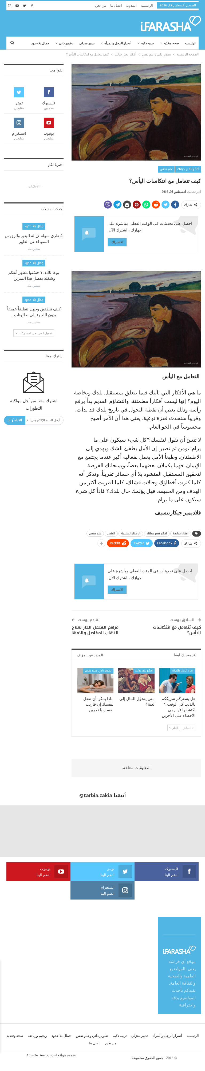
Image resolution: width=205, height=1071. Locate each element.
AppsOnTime (35, 1055)
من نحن (100, 5)
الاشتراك (117, 242)
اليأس (111, 533)
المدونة (131, 5)
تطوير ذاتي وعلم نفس (98, 670)
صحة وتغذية (171, 43)
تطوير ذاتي (66, 43)
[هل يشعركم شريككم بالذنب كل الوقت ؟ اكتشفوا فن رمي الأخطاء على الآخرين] (177, 680)
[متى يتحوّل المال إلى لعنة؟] (136, 680)
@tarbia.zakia (95, 795)
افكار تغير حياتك (157, 533)
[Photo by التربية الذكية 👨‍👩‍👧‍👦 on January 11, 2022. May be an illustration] (179, 831)
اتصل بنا (116, 5)
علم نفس (166, 169)
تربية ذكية (147, 43)
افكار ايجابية (180, 533)
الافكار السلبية (130, 533)
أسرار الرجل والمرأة (117, 43)
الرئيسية (147, 5)
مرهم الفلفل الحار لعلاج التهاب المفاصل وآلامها (95, 630)
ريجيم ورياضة (37, 1036)
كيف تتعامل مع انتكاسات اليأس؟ (177, 630)
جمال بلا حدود (40, 43)
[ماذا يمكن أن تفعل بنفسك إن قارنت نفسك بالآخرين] (95, 680)
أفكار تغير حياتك (188, 169)
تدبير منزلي (86, 43)
